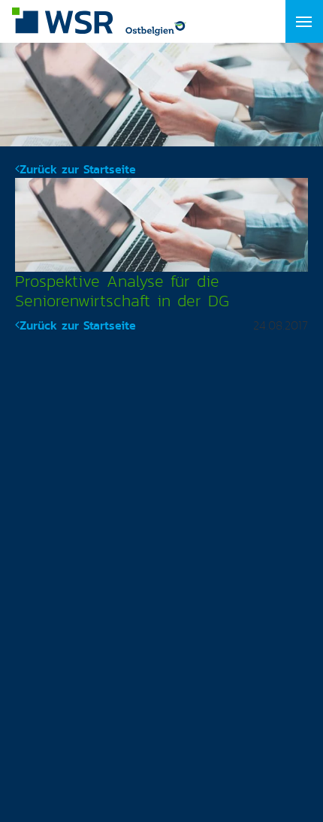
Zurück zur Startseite (78, 169)
